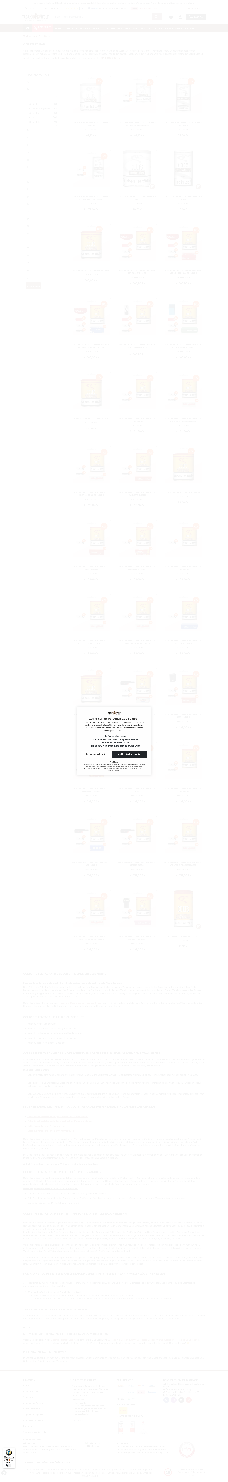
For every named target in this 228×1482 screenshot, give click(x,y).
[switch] (8, 1465)
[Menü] (13, 1449)
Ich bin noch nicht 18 (95, 754)
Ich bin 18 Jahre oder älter (130, 754)
